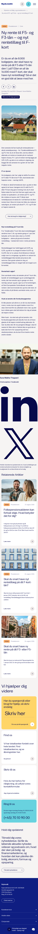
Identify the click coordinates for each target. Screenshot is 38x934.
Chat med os (8, 900)
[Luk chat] (9, 929)
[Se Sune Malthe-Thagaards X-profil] (19, 462)
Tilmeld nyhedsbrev (10, 870)
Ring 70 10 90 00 (6, 894)
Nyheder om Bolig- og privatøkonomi (14, 10)
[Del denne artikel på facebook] (3, 87)
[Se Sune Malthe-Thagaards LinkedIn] (19, 422)
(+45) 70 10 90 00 (17, 818)
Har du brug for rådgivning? (17, 216)
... (1, 10)
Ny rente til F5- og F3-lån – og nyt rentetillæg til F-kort (17, 13)
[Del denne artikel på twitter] (9, 87)
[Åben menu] (34, 4)
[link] (7, 4)
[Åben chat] (33, 929)
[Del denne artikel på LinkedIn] (14, 87)
